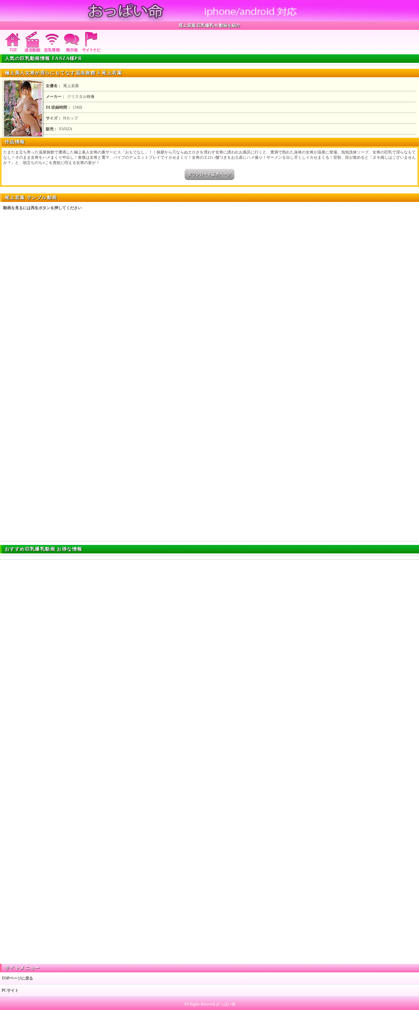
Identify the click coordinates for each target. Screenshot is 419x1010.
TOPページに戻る (17, 978)
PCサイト (10, 990)
